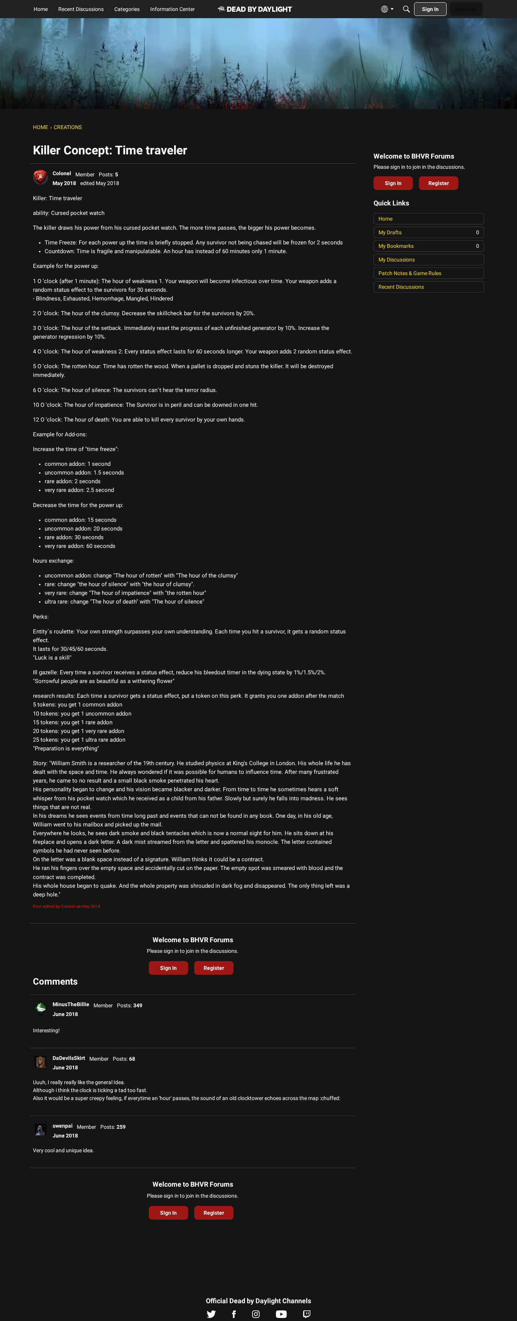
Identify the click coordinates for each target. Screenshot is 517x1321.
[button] (40, 177)
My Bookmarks (428, 246)
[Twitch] (306, 1316)
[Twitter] (211, 1316)
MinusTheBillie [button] (71, 1004)
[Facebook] (234, 1316)
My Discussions (396, 260)
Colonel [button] (62, 173)
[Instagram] (256, 1316)
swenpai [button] (63, 1126)
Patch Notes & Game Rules (409, 273)
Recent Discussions (401, 287)
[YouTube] (281, 1316)
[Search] (406, 9)
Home (385, 219)
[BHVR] (255, 9)
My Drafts (428, 232)
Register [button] (214, 968)
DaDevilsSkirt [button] (69, 1058)
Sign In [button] (168, 968)
